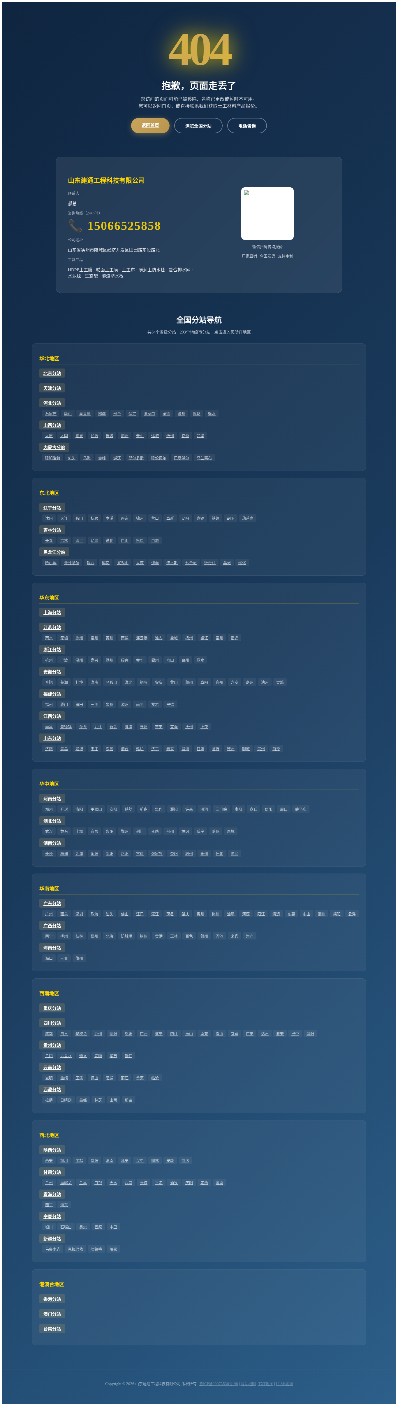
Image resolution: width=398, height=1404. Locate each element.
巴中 (295, 1033)
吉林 (64, 540)
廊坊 (196, 413)
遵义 (83, 1056)
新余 (113, 726)
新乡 (143, 809)
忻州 (170, 436)
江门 (140, 914)
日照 (200, 749)
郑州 (49, 809)
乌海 (87, 458)
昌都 (83, 1100)
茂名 (170, 914)
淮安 (159, 638)
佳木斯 (172, 562)
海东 (64, 1205)
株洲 (64, 853)
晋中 (140, 436)
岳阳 (124, 853)
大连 (64, 518)
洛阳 (79, 809)
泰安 (170, 749)
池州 (265, 682)
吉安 (159, 726)
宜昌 (94, 831)
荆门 (140, 831)
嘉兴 (94, 660)
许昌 (189, 809)
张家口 (149, 413)
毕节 (113, 1056)
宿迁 (234, 638)
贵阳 (49, 1056)
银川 (49, 1227)
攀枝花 (81, 1033)
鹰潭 (128, 726)
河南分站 (52, 799)
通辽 (117, 458)
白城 (155, 540)
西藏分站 (52, 1089)
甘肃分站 (52, 1172)
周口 (284, 809)
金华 (140, 660)
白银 (98, 1183)
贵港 (159, 936)
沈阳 (49, 518)
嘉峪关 (66, 1183)
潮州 (321, 914)
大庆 (140, 562)
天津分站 (52, 388)
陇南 (219, 1183)
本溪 (109, 518)
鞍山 (79, 518)
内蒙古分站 (54, 447)
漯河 (204, 809)
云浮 (352, 914)
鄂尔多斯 (136, 458)
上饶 (204, 726)
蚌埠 (79, 682)
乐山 (189, 1033)
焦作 (159, 809)
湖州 (109, 660)
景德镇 (66, 726)
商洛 (185, 1160)
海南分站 (52, 948)
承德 (166, 413)
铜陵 (143, 682)
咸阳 (94, 1160)
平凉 (159, 1183)
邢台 (117, 413)
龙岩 (155, 704)
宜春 (174, 726)
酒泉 (174, 1183)
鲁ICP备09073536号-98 (218, 1384)
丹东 (124, 518)
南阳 (238, 809)
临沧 (155, 1078)
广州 (49, 914)
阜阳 (204, 682)
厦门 (64, 704)
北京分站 (52, 373)
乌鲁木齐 (52, 1249)
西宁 (49, 1205)
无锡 (64, 638)
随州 (215, 831)
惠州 (200, 914)
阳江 (261, 914)
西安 (49, 1160)
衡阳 (94, 853)
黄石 (64, 831)
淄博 (79, 749)
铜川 (64, 1160)
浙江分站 (52, 649)
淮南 (94, 682)
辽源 (94, 540)
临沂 (215, 749)
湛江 (155, 914)
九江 (98, 726)
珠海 (94, 914)
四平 (79, 540)
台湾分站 (52, 1329)
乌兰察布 (204, 458)
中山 (306, 914)
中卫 (113, 1227)
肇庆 (185, 914)
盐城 (174, 638)
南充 (204, 1033)
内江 (174, 1033)
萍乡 (83, 726)
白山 (124, 540)
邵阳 (109, 853)
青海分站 (52, 1194)
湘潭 (79, 853)
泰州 (219, 638)
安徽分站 (52, 672)
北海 (109, 936)
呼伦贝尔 (158, 458)
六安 (234, 682)
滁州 (189, 682)
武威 (128, 1183)
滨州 (261, 749)
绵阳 (128, 1033)
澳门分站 (52, 1314)
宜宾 (234, 1033)
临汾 (185, 436)
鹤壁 (128, 809)
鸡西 (90, 562)
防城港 (126, 936)
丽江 (124, 1078)
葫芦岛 (247, 518)
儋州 (79, 958)
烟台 (124, 749)
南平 (140, 704)
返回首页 (150, 125)
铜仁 (128, 1056)
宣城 (280, 682)
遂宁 (159, 1033)
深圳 (79, 914)
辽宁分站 (52, 508)
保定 (132, 413)
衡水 (212, 413)
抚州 (189, 726)
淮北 (128, 682)
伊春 (155, 562)
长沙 (49, 853)
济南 (49, 749)
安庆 (159, 682)
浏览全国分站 (198, 126)
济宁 (155, 749)
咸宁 (200, 831)
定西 (204, 1183)
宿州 (219, 682)
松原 (140, 540)
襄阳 (109, 831)
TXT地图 (265, 1384)
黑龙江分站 (54, 552)
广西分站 (52, 925)
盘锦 (200, 518)
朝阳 (231, 518)
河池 (219, 936)
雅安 (280, 1033)
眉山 (219, 1033)
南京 (49, 638)
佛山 (124, 914)
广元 (143, 1033)
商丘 (253, 809)
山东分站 (52, 738)
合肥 (49, 682)
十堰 (79, 831)
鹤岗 (106, 562)
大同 (64, 436)
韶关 (64, 914)
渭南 (109, 1160)
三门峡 (221, 809)
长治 (94, 436)
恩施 (231, 831)
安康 (170, 1160)
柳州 (64, 936)
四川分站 (52, 1023)
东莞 (291, 914)
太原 (49, 436)
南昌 (49, 726)
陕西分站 (52, 1150)
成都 (49, 1033)
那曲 (128, 1100)
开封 (64, 809)
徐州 (79, 638)
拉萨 (49, 1100)
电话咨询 (247, 126)
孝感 (155, 831)
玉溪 (79, 1078)
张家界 (157, 853)
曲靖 (64, 1078)
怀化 (219, 853)
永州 (204, 853)
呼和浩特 (52, 458)
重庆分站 (52, 1008)
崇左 (249, 936)
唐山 (68, 413)
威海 (185, 749)
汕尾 (231, 914)
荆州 (170, 831)
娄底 (234, 853)
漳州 (124, 704)
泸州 (98, 1033)
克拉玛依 (75, 1249)
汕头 (109, 914)
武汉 (49, 831)
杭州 (49, 660)
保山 (94, 1078)
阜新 (170, 518)
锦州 (140, 518)
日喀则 (66, 1100)
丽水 (200, 660)
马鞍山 (111, 682)
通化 (109, 540)
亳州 (249, 682)
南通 (124, 638)
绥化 (242, 562)
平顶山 (96, 809)
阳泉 (79, 436)
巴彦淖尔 (181, 458)
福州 (49, 704)
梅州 (215, 914)
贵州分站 (52, 1045)
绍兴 (124, 660)
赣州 (143, 726)
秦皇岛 (85, 413)
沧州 (181, 413)
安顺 (98, 1056)
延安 (124, 1160)
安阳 (113, 809)
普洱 (140, 1078)
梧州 (94, 936)
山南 (113, 1100)
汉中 (140, 1160)
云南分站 (52, 1067)
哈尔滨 (51, 562)
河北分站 (52, 403)
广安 (249, 1033)
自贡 (64, 1033)
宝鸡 (79, 1160)
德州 (231, 749)
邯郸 (102, 413)
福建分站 (52, 694)
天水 (113, 1183)
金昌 (83, 1183)
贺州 (204, 936)
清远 (276, 914)
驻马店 (301, 809)
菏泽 (276, 749)
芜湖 (64, 682)
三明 (94, 704)
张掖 (143, 1183)
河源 (246, 914)
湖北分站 (52, 821)
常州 (94, 638)
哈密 (113, 1249)
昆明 (49, 1078)
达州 (265, 1033)
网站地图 (248, 1384)
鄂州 (124, 831)
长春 (49, 540)
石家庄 (51, 413)
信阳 (268, 809)
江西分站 (52, 716)
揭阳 (337, 914)
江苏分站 (52, 627)
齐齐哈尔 (71, 562)
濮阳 (174, 809)
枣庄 (94, 749)
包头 (71, 458)
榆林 (155, 1160)
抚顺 (94, 518)
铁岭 (215, 518)
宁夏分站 (52, 1216)
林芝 (98, 1100)
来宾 (234, 936)
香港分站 (52, 1299)
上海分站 (52, 612)
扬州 (189, 638)
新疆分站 (52, 1239)
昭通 (109, 1078)
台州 (185, 660)
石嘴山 (66, 1227)
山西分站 (52, 425)
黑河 (227, 562)
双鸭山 (122, 562)
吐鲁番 (96, 1249)
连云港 (141, 638)
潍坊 (140, 749)
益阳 (174, 853)
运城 (155, 436)
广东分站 (52, 903)
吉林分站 (52, 530)
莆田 (79, 704)
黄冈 (185, 831)
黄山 (174, 682)
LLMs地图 (284, 1384)
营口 (155, 518)
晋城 (109, 436)
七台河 (191, 562)
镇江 (204, 638)
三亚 (64, 958)
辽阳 (185, 518)
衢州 (155, 660)
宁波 (64, 660)
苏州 (109, 638)
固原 (98, 1227)
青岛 (64, 749)
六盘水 (66, 1056)
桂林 (79, 936)
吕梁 (200, 436)
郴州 (189, 853)
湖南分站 (52, 843)
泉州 (109, 704)
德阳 (113, 1033)
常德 (140, 853)
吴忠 (83, 1227)
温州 (79, 660)
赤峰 (102, 458)
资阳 (310, 1033)
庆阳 (189, 1183)
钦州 (143, 936)
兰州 (49, 1183)
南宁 (49, 936)
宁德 (170, 704)
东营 (109, 749)
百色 (189, 936)
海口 (49, 958)
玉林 (174, 936)
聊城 (246, 749)
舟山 (170, 660)
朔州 (124, 436)
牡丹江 (210, 562)
